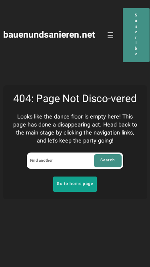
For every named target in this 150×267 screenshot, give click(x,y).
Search (107, 160)
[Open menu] (110, 35)
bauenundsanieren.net (49, 35)
